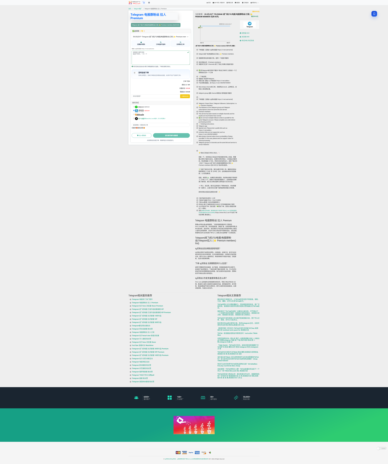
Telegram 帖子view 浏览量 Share (144, 342)
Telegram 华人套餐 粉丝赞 (141, 339)
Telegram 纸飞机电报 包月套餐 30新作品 (146, 322)
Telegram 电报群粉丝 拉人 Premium (145, 303)
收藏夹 (238, 2)
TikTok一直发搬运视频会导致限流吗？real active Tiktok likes (237, 334)
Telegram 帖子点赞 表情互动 (142, 359)
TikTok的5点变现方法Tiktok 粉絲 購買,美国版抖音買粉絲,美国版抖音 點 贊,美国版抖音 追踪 (237, 353)
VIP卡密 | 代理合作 (219, 2)
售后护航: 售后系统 (248, 40)
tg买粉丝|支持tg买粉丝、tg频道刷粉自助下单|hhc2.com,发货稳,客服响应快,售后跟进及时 (186, 459)
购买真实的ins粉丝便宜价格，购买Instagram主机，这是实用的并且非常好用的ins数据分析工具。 (238, 324)
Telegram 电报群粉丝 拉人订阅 (143, 332)
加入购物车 (142, 135)
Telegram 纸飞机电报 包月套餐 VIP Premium (148, 352)
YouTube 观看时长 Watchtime (142, 345)
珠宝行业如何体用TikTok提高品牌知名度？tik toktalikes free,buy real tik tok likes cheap (237, 365)
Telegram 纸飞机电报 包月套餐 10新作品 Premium (150, 355)
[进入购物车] (144, 3)
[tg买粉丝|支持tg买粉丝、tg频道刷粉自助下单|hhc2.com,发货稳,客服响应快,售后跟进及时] (135, 2)
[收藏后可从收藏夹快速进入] (374, 14)
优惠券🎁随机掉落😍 (138, 128)
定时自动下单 (143, 73)
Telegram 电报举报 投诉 (140, 362)
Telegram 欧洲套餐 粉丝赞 (141, 365)
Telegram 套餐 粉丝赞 (140, 378)
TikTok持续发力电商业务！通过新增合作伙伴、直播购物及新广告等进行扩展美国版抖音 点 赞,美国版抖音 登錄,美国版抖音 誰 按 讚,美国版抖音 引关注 (238, 376)
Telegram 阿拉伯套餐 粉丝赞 (142, 329)
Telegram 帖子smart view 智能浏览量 (145, 336)
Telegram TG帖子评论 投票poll (143, 375)
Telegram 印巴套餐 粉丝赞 (141, 368)
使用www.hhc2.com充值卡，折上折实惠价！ (155, 118)
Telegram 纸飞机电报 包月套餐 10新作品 (146, 316)
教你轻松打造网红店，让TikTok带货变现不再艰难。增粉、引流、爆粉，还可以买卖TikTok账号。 (238, 300)
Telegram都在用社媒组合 (141, 326)
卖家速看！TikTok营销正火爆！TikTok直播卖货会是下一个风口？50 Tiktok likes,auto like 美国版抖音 (238, 370)
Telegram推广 (138, 8)
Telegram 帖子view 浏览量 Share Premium (147, 306)
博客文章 (230, 2)
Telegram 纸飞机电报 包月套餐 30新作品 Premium (150, 349)
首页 (209, 2)
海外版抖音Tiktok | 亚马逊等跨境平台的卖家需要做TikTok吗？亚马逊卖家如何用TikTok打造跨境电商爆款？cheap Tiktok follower (238, 359)
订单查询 (245, 2)
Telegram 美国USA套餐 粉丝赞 (143, 382)
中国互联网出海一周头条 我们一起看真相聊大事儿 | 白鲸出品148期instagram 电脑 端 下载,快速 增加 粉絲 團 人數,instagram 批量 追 (238, 340)
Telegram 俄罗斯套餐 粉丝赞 (142, 372)
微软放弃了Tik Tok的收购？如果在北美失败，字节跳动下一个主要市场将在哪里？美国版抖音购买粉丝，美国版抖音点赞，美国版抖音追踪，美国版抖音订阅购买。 (238, 313)
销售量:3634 (245, 33)
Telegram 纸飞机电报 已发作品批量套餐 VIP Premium (151, 312)
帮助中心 (254, 2)
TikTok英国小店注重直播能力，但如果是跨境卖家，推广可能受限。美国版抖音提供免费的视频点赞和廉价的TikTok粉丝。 (238, 306)
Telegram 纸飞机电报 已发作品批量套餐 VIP (148, 309)
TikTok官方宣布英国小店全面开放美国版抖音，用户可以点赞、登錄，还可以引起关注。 (238, 319)
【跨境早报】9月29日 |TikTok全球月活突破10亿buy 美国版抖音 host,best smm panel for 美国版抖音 (237, 329)
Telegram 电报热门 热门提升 (142, 299)
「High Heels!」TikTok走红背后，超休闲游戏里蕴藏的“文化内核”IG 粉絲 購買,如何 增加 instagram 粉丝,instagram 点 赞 (238, 347)
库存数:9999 (245, 37)
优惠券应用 (185, 96)
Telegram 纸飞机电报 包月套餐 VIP (144, 319)
